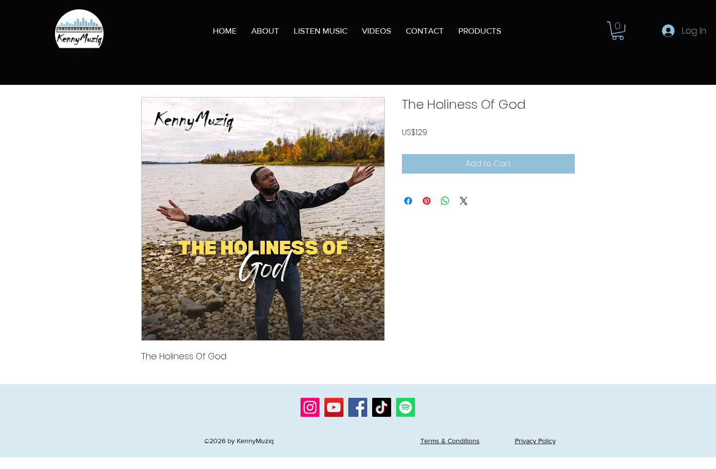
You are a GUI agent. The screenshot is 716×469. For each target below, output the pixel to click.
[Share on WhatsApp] (445, 201)
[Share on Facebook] (408, 201)
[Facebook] (357, 407)
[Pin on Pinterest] (427, 201)
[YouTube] (333, 407)
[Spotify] (405, 407)
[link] (618, 30)
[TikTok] (381, 407)
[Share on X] (464, 201)
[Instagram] (310, 407)
